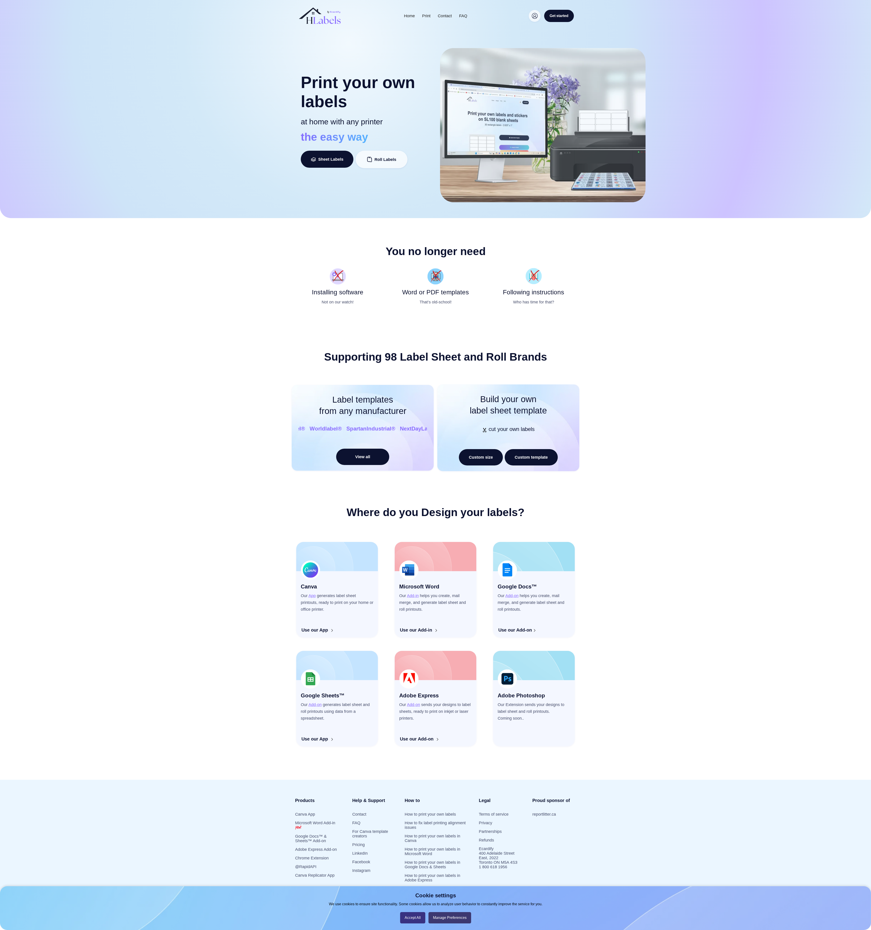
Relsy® (344, 429)
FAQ (463, 16)
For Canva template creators (370, 833)
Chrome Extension (312, 858)
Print (426, 16)
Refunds (486, 840)
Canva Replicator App (315, 875)
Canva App (305, 814)
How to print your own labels (430, 814)
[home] (320, 15)
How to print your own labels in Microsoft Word (432, 851)
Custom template (531, 457)
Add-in (413, 595)
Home (409, 16)
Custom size (481, 457)
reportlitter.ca (544, 814)
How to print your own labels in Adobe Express (432, 877)
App (312, 595)
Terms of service (494, 814)
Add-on (512, 595)
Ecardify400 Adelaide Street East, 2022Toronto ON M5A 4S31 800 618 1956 (498, 857)
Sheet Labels (329, 159)
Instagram (361, 870)
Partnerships (490, 831)
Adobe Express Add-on (316, 849)
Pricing (358, 844)
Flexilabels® (314, 429)
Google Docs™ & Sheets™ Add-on (311, 838)
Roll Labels (385, 159)
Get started (559, 16)
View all (362, 457)
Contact (445, 16)
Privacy (485, 823)
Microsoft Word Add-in (315, 823)
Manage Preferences (450, 918)
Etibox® (410, 429)
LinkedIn (360, 853)
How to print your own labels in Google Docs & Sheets (432, 864)
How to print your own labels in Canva (432, 838)
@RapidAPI (305, 866)
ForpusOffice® (377, 429)
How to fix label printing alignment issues (435, 825)
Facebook (361, 862)
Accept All (413, 918)
